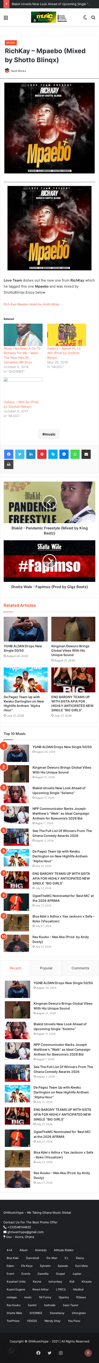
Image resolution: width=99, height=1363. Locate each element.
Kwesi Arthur (40, 1289)
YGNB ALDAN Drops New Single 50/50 (62, 747)
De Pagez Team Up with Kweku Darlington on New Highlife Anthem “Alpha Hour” (60, 856)
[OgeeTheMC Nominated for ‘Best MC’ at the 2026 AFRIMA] (16, 902)
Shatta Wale (14, 1313)
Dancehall (32, 1258)
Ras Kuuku (13, 1305)
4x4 (9, 1250)
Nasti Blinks (18, 71)
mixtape (12, 1297)
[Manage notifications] (88, 1353)
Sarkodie (49, 1305)
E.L (67, 1258)
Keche (37, 1281)
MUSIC (10, 42)
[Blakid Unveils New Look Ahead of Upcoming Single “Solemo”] (16, 794)
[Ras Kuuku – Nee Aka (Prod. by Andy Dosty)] (16, 943)
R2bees (81, 1297)
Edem (10, 1266)
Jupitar (76, 1273)
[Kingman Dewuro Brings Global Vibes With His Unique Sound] (73, 629)
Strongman (79, 1313)
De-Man (52, 1258)
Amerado (41, 1250)
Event (10, 1273)
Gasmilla (43, 1273)
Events (25, 1273)
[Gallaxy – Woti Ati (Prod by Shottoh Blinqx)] (23, 388)
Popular (46, 968)
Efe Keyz (27, 1266)
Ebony (80, 1258)
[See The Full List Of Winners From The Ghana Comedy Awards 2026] (16, 837)
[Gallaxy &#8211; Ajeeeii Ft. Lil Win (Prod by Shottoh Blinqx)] (66, 335)
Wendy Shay (52, 1321)
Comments (80, 968)
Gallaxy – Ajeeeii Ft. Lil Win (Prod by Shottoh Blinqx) (63, 352)
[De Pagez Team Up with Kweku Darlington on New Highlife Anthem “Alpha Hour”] (26, 679)
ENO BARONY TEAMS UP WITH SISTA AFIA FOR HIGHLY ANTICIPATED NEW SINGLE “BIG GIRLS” (61, 878)
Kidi (72, 1281)
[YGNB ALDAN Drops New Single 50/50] (26, 629)
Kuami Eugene (16, 1289)
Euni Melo (81, 1266)
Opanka (64, 1297)
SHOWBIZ (35, 1313)
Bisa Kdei (13, 1258)
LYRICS (61, 1289)
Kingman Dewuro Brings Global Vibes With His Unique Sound (70, 650)
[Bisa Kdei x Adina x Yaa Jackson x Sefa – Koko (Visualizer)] (16, 922)
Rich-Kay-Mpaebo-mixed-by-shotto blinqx (31, 304)
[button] (11, 1350)
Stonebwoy (57, 1313)
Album (24, 1250)
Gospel (60, 1273)
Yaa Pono (74, 1321)
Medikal (78, 1289)
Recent (15, 968)
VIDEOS (32, 1321)
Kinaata (87, 1281)
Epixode (63, 1266)
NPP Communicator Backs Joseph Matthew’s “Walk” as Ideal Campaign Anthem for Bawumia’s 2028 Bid (60, 813)
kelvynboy (55, 1281)
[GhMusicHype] (49, 17)
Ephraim (45, 1266)
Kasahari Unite (16, 1281)
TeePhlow (13, 1321)
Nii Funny (45, 1297)
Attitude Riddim (63, 1250)
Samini (32, 1305)
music (50, 434)
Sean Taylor (70, 1305)
